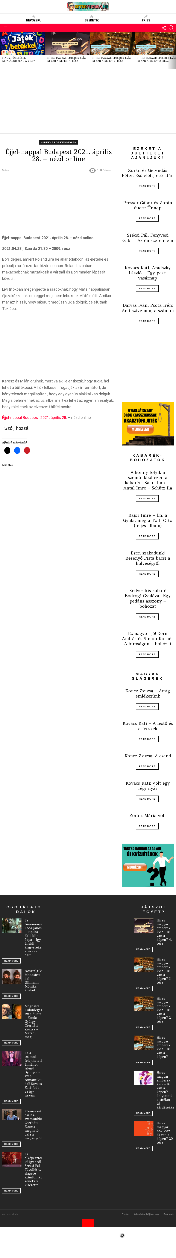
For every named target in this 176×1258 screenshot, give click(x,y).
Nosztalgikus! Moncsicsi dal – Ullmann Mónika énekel (35, 980)
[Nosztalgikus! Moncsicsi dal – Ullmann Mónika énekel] (11, 976)
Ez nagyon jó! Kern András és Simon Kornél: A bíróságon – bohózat (147, 638)
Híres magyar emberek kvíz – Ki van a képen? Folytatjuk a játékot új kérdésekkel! (166, 1090)
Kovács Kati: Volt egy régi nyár (148, 785)
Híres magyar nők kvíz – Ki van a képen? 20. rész (165, 1133)
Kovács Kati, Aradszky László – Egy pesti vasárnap (148, 273)
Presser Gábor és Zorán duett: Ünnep (147, 205)
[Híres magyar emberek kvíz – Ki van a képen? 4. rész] (67, 43)
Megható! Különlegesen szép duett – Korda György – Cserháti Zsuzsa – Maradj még (35, 1021)
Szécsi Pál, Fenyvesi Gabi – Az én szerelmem (147, 237)
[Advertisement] (88, 101)
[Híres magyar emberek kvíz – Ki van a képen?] (143, 1043)
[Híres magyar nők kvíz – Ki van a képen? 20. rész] (143, 1128)
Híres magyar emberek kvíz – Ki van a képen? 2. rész (164, 1010)
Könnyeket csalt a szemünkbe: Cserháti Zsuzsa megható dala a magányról (34, 1124)
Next (174, 50)
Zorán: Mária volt (147, 815)
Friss (146, 20)
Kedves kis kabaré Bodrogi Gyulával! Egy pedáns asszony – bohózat (148, 598)
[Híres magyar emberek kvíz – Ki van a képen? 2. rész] (143, 1004)
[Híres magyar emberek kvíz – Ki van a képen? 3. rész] (112, 43)
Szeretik (92, 20)
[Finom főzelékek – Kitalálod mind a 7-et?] (22, 43)
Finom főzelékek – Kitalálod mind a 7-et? (18, 59)
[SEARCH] (171, 28)
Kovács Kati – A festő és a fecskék (148, 725)
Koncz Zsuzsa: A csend (147, 755)
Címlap (125, 1214)
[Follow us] (164, 28)
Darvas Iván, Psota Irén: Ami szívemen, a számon (148, 307)
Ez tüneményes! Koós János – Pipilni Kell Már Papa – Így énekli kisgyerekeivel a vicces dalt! (36, 937)
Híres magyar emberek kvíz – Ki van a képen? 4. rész (67, 59)
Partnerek (169, 1214)
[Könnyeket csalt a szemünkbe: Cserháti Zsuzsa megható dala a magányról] (11, 1114)
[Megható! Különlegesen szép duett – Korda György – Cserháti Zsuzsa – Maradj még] (11, 1011)
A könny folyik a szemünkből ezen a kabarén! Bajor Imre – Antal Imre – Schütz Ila (147, 480)
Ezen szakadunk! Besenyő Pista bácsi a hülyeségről (147, 558)
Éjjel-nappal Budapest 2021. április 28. (34, 417)
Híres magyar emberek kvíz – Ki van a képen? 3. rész (112, 59)
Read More (147, 186)
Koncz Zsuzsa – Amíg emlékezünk (147, 693)
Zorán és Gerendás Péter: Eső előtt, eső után (148, 173)
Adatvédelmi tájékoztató (146, 1214)
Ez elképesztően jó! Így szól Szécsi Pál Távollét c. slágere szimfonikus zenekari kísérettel (35, 1169)
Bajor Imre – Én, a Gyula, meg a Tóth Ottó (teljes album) (147, 520)
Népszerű (33, 20)
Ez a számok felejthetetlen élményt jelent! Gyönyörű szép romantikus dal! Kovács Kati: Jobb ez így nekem (35, 1074)
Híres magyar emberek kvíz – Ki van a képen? (163, 1047)
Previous (2, 50)
